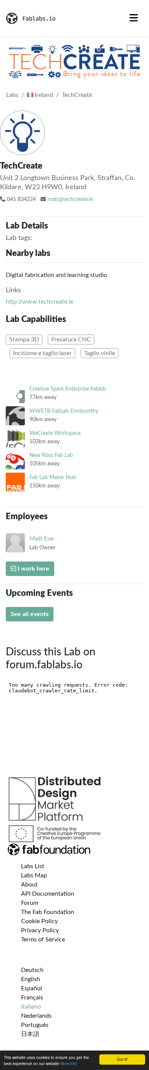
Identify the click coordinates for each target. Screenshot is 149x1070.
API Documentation (47, 894)
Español (31, 988)
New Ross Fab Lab (51, 455)
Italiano (31, 1007)
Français (32, 997)
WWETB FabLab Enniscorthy (63, 411)
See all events (30, 614)
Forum (29, 903)
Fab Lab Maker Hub (52, 477)
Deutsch (32, 970)
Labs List (32, 866)
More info (68, 1063)
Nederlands (36, 1016)
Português (35, 1025)
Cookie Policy (39, 921)
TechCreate (77, 95)
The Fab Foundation (47, 912)
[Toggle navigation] (134, 18)
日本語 (30, 1034)
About (29, 885)
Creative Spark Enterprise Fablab (67, 389)
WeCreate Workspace (55, 433)
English (30, 979)
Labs (12, 95)
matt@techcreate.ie (70, 199)
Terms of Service (43, 939)
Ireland (43, 95)
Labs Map (34, 875)
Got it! (122, 1059)
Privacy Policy (40, 930)
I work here (32, 569)
